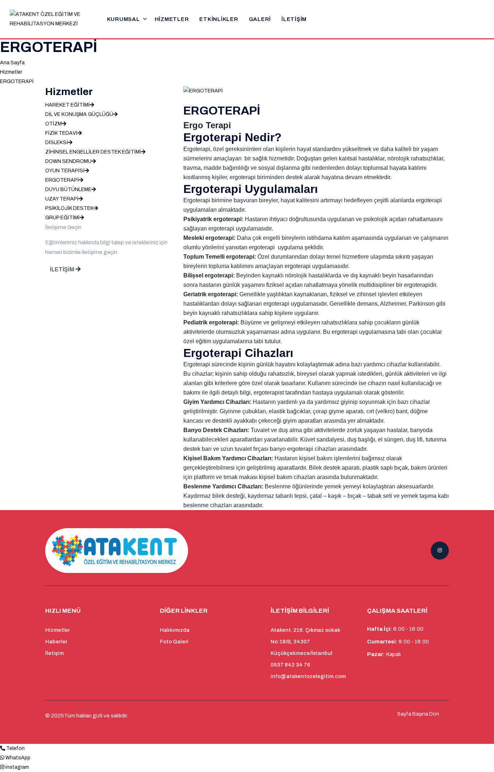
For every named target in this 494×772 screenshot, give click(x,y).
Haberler (56, 641)
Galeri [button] (260, 19)
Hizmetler (172, 19)
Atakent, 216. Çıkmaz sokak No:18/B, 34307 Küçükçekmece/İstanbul (305, 641)
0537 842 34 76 (290, 665)
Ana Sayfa (12, 62)
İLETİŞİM (63, 269)
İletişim (294, 19)
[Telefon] (2, 748)
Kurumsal (123, 19)
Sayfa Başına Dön (418, 714)
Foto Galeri (174, 641)
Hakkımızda (174, 630)
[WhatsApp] (2, 757)
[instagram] (2, 767)
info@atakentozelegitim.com (308, 676)
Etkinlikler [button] (218, 19)
